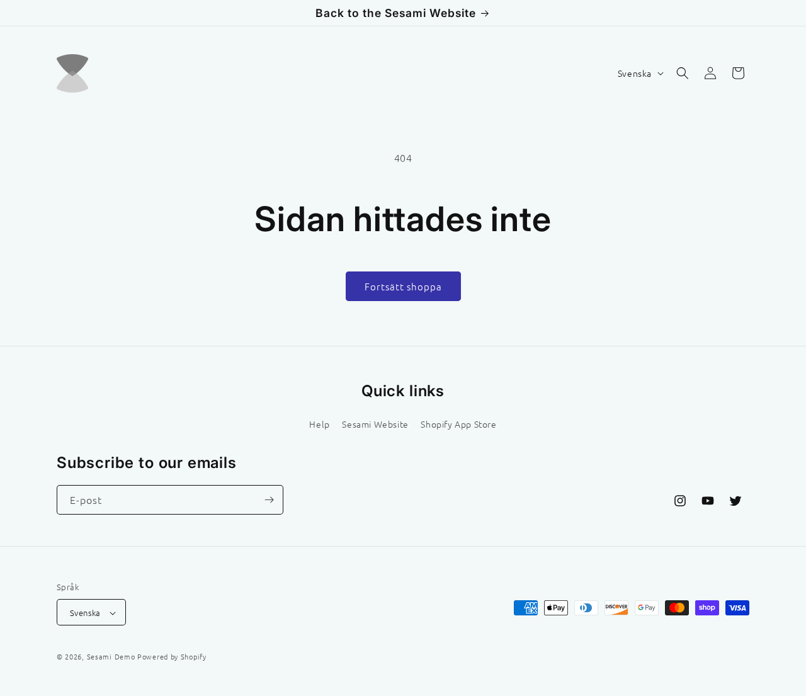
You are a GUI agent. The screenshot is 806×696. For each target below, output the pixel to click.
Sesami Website (375, 423)
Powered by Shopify (172, 657)
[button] (682, 73)
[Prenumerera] (269, 500)
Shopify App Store (458, 423)
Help (319, 423)
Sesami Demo (111, 657)
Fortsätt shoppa (403, 286)
